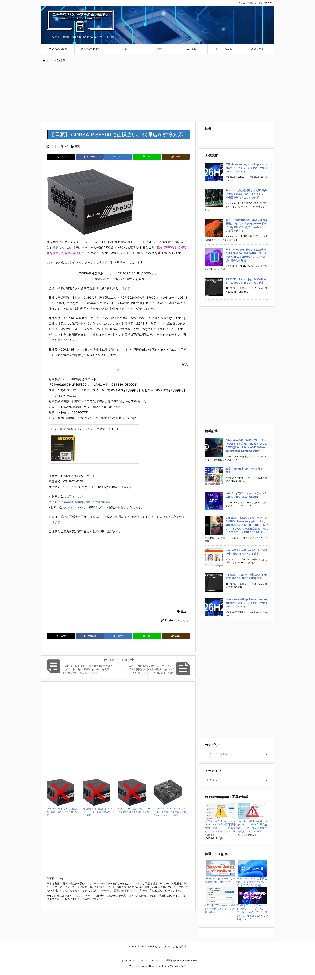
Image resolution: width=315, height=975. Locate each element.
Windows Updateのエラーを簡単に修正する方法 (220, 880)
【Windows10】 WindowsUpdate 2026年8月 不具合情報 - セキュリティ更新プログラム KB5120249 (251, 826)
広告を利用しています (252, 2)
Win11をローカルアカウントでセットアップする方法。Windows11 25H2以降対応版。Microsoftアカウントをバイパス (252, 912)
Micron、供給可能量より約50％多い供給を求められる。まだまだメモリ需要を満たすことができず (246, 194)
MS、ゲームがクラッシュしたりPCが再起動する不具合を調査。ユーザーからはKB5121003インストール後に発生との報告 (246, 255)
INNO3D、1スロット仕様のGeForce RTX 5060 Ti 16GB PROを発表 (246, 281)
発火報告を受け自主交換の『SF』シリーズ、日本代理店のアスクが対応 (98, 812)
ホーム (49, 60)
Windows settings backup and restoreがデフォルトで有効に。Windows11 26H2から (246, 168)
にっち (184, 620)
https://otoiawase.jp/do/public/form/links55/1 (80, 502)
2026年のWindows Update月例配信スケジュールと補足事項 (220, 909)
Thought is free (177, 966)
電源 (62, 60)
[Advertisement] (157, 92)
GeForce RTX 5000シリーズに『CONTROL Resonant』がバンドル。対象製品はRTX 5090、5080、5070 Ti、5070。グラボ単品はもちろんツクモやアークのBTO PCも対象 (247, 525)
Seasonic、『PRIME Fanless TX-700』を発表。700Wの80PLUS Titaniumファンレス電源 (170, 812)
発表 (55, 247)
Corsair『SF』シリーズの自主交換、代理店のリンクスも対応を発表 (63, 812)
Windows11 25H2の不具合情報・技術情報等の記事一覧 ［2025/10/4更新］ (251, 882)
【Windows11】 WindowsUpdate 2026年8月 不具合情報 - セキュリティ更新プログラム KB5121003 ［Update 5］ (220, 827)
